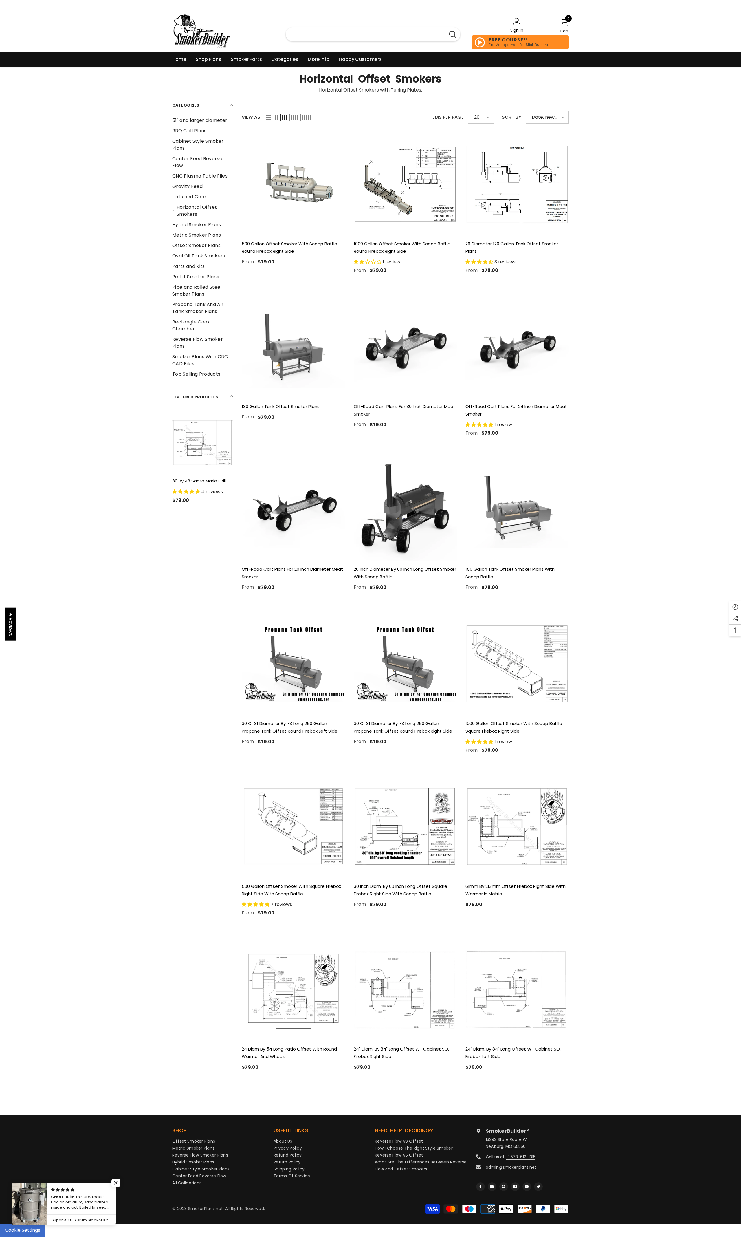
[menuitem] (202, 120)
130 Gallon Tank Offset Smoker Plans (281, 406)
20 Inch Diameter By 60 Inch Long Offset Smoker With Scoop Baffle (405, 573)
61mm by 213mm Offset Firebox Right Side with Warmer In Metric (515, 890)
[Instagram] (492, 1186)
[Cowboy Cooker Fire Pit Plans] (202, 442)
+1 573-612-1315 (520, 1157)
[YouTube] (526, 1186)
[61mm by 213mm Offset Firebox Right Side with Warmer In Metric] (517, 826)
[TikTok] (515, 1186)
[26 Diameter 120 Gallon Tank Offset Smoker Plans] (517, 184)
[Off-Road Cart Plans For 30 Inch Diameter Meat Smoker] (405, 346)
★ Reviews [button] (10, 624)
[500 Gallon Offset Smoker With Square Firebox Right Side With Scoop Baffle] (293, 826)
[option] (202, 459)
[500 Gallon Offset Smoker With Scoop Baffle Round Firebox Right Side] (293, 184)
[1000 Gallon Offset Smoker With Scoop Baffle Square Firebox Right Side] (517, 664)
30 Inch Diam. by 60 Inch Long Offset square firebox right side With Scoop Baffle (400, 890)
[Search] (452, 34)
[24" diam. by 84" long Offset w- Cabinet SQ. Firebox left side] (517, 989)
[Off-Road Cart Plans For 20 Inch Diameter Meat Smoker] (293, 509)
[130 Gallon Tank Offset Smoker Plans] (293, 346)
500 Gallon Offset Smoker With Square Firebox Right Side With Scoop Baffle (291, 890)
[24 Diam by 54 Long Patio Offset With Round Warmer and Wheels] (293, 989)
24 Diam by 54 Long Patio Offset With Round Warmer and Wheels (289, 1052)
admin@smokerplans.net (511, 1167)
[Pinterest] (503, 1186)
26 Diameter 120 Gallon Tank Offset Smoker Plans (511, 247)
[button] (268, 117)
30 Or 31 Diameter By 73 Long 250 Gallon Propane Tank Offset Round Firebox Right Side (403, 727)
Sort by (511, 117)
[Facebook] (480, 1186)
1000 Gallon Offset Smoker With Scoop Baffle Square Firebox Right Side (513, 727)
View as (251, 117)
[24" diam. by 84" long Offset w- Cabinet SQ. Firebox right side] (405, 989)
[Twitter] (538, 1186)
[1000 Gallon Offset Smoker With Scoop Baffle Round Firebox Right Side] (405, 184)
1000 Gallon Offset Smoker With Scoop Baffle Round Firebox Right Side (402, 247)
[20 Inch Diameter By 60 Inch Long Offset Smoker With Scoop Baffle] (405, 509)
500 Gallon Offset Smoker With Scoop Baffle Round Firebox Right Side (289, 247)
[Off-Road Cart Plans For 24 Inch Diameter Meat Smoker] (517, 346)
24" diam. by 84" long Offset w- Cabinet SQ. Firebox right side (401, 1052)
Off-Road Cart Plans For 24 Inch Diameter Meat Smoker (516, 410)
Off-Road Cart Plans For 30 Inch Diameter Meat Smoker (404, 410)
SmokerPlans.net (205, 1209)
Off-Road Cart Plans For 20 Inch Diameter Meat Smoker (292, 573)
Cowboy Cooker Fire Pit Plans (197, 484)
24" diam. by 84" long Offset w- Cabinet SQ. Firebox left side (513, 1052)
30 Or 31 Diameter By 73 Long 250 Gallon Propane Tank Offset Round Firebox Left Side (290, 727)
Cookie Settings (22, 1230)
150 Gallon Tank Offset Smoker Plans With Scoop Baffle (510, 573)
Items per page (446, 117)
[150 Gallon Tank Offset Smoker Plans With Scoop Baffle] (517, 509)
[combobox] (365, 34)
